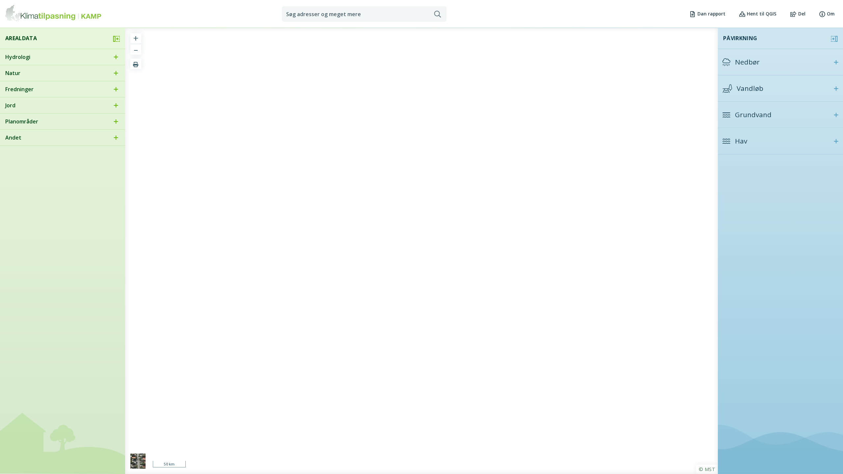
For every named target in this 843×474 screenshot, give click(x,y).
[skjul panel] (116, 38)
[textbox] (358, 14)
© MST (707, 469)
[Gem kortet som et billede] (135, 64)
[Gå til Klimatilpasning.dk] (40, 14)
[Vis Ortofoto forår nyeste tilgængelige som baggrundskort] (138, 461)
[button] (780, 62)
